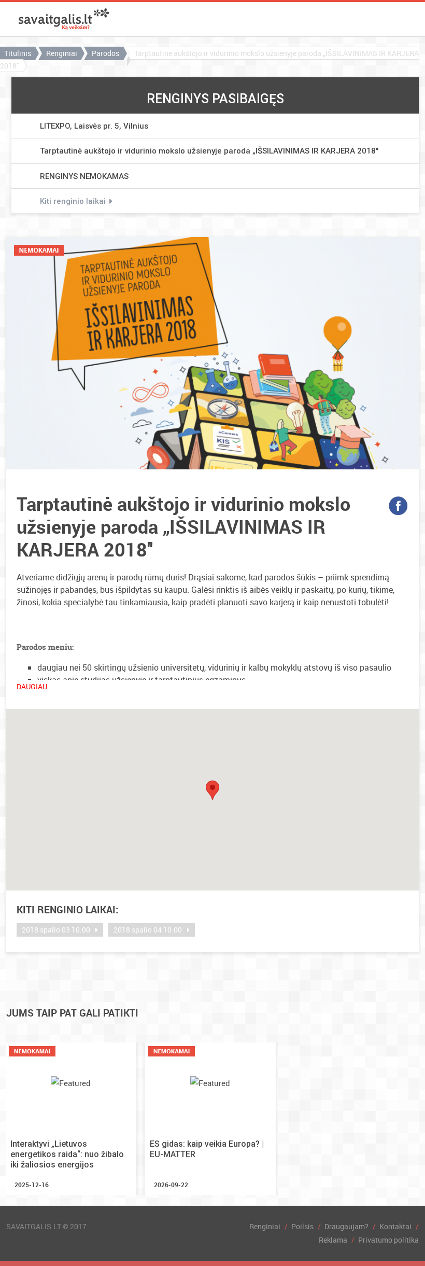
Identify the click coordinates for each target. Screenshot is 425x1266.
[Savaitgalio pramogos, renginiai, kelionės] (64, 19)
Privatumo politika (388, 1240)
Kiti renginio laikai (73, 201)
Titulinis (17, 53)
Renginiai (61, 53)
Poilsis (302, 1226)
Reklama (333, 1240)
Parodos (105, 53)
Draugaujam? (346, 1226)
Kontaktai (395, 1226)
